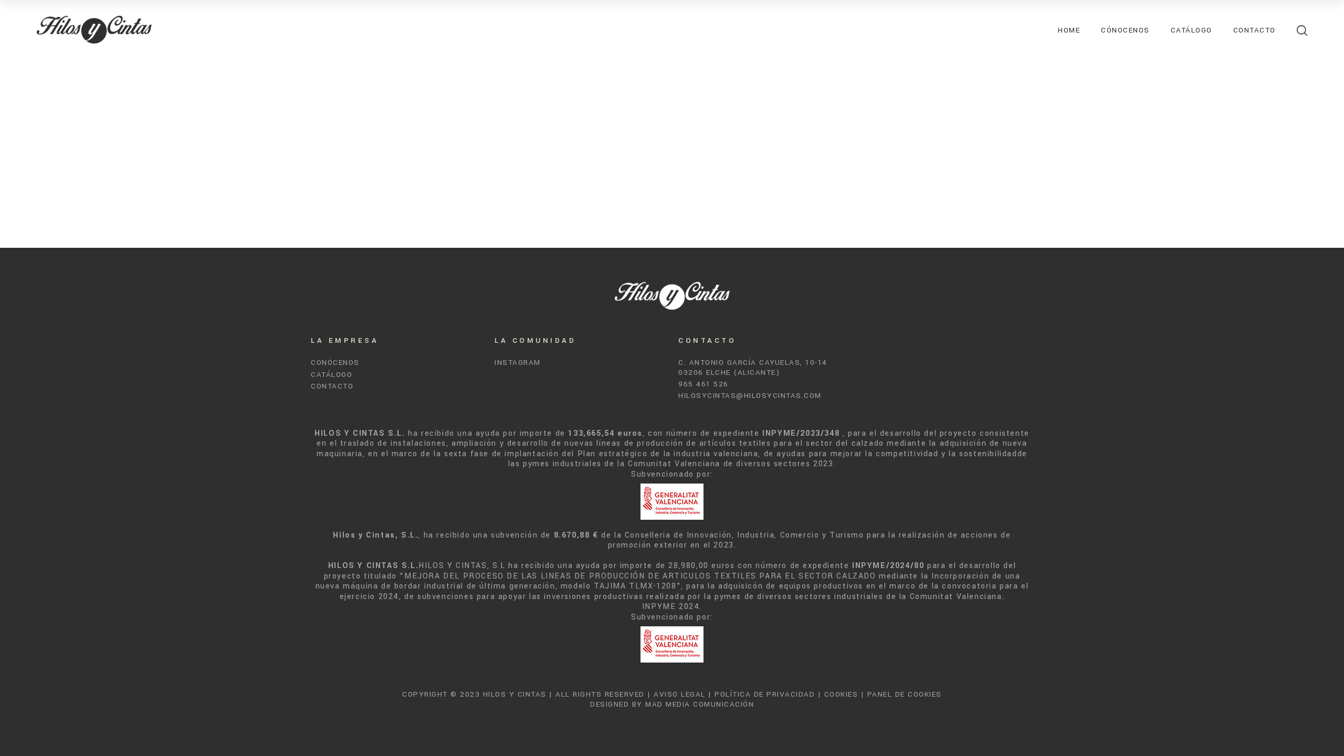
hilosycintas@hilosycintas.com (750, 396)
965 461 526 (703, 384)
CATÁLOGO (331, 375)
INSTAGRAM (518, 363)
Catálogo (1191, 30)
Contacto (1254, 30)
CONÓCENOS (335, 363)
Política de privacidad (765, 694)
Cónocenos (1125, 30)
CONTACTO (332, 386)
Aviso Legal (680, 694)
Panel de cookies (904, 694)
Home (1069, 30)
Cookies (841, 694)
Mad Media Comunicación (699, 704)
